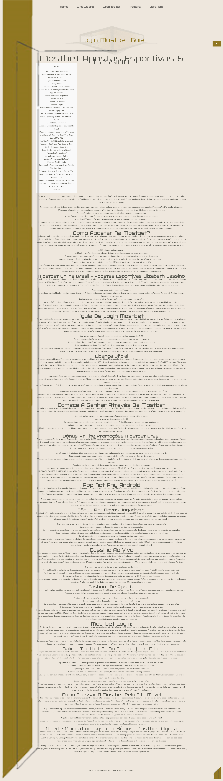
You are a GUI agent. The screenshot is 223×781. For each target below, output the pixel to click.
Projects (134, 6)
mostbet (180, 245)
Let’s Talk (156, 6)
